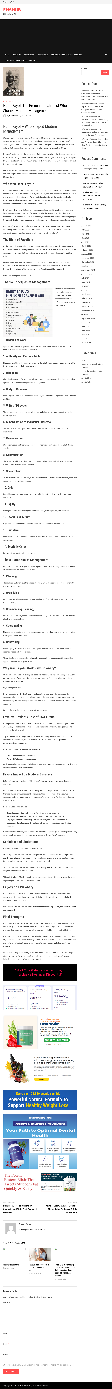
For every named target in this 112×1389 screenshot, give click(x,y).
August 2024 (86, 322)
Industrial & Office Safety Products (66, 55)
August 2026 (86, 225)
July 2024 (85, 326)
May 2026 (85, 238)
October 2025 (86, 266)
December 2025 (87, 258)
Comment (7, 1302)
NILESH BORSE (13, 116)
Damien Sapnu (89, 183)
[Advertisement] (56, 35)
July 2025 (85, 278)
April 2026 (85, 242)
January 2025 (86, 302)
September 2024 (88, 318)
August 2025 (86, 274)
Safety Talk (43, 55)
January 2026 (86, 254)
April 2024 (85, 338)
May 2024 (85, 334)
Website (6, 1354)
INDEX (7, 55)
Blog (83, 360)
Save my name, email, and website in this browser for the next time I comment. (39, 1365)
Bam (46, 1385)
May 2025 (85, 286)
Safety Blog (29, 55)
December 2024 (87, 306)
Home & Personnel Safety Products (20, 60)
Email (6, 1344)
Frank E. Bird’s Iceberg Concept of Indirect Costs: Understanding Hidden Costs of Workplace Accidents (66, 1270)
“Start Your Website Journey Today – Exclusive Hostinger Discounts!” (40, 972)
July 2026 (85, 230)
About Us (17, 55)
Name (5, 1334)
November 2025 (87, 262)
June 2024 (85, 330)
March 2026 (86, 246)
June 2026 (85, 234)
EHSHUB (12, 10)
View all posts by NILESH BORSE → (32, 1229)
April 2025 (85, 290)
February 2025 (87, 298)
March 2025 (86, 294)
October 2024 (86, 314)
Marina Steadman (90, 192)
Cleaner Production (11, 1264)
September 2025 (88, 270)
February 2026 (87, 250)
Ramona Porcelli (90, 204)
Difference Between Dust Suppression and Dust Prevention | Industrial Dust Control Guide (94, 132)
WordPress (37, 1385)
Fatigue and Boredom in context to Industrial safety (39, 1267)
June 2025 (85, 282)
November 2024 (87, 310)
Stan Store (87, 174)
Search (84, 68)
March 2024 (86, 342)
